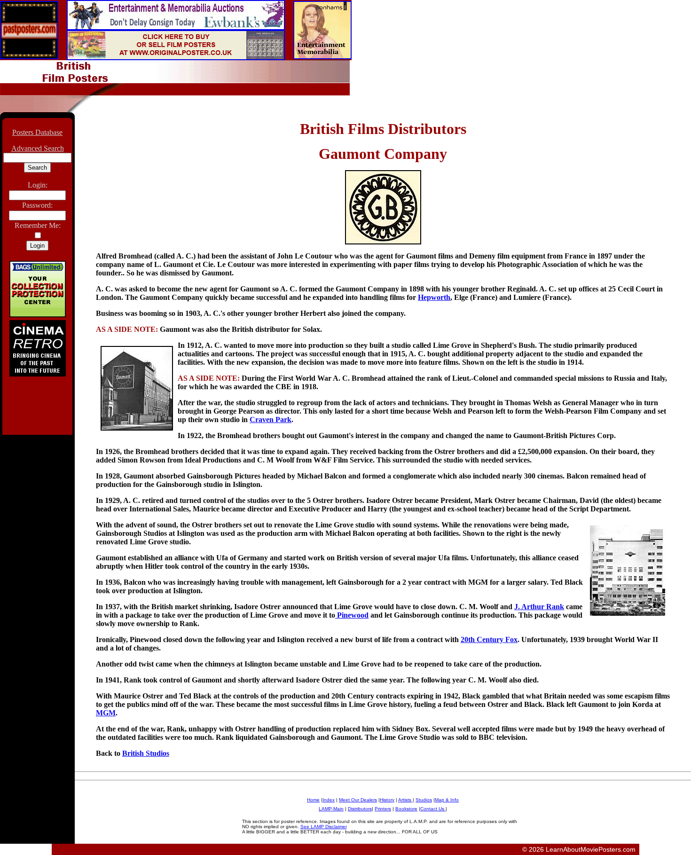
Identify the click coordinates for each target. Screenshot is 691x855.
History (387, 799)
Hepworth (434, 297)
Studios (424, 799)
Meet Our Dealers (358, 799)
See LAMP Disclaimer (323, 826)
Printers (383, 808)
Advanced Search (37, 148)
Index (328, 799)
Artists (404, 799)
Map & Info (447, 799)
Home (313, 799)
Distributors (360, 808)
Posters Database (37, 132)
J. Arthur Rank (539, 607)
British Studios (145, 753)
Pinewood (352, 615)
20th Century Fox (489, 639)
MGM (106, 713)
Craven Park (270, 420)
